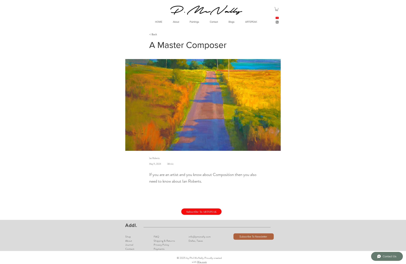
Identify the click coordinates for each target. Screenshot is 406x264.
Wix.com (202, 262)
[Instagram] (277, 22)
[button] (277, 9)
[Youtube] (277, 18)
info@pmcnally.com (200, 236)
